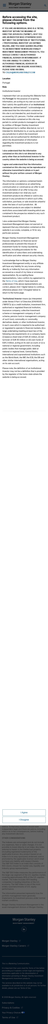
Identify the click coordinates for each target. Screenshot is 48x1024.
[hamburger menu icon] (4, 5)
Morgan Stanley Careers (14, 945)
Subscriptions (8, 1003)
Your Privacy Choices (11, 1013)
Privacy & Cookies (11, 1007)
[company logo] (20, 5)
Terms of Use (11, 281)
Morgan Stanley (10, 941)
